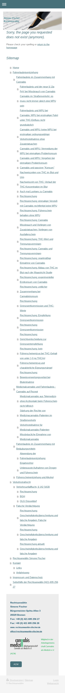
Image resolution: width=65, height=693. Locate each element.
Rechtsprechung (28, 196)
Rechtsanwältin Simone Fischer (29, 558)
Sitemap (29, 680)
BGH (22, 496)
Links (19, 567)
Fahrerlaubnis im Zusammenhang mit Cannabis (35, 79)
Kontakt (17, 563)
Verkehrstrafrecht (22, 482)
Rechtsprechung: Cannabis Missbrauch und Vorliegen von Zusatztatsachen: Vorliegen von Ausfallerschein (36, 227)
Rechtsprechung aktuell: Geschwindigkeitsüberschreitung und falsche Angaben (39, 549)
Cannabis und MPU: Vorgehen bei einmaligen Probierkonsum (37, 160)
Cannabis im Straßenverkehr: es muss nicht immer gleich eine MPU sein (38, 101)
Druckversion (16, 680)
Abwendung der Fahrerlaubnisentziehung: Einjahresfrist (33, 458)
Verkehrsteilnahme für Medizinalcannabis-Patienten (34, 427)
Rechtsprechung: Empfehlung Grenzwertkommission (35, 317)
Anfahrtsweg (22, 572)
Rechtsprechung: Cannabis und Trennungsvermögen (36, 251)
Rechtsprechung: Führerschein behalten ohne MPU (36, 213)
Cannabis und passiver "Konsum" (37, 167)
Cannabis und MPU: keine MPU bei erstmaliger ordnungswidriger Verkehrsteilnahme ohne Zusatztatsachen (38, 136)
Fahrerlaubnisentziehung (25, 72)
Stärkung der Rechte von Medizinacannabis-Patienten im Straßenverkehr (36, 415)
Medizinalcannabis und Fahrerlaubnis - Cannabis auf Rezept (36, 389)
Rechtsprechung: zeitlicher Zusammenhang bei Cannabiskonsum (33, 291)
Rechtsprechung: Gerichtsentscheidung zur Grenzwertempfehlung (33, 339)
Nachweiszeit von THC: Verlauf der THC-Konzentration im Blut (38, 184)
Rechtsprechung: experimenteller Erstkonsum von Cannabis (37, 279)
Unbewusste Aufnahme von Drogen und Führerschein (38, 470)
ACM (16, 664)
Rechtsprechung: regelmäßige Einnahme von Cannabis (35, 260)
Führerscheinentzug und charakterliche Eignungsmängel (36, 365)
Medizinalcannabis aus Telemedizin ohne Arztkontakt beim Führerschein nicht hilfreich (38, 401)
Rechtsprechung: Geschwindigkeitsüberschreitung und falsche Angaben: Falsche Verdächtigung (39, 517)
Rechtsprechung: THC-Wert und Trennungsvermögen (36, 241)
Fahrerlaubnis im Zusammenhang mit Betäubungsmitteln (35, 446)
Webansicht (53, 683)
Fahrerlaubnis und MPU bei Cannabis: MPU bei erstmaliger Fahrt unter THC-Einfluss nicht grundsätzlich (39, 117)
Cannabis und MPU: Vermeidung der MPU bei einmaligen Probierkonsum (39, 151)
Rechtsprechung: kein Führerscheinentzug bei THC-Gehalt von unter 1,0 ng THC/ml (38, 353)
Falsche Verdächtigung (28, 506)
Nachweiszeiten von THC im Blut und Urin (39, 174)
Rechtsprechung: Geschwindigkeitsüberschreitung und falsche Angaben (39, 534)
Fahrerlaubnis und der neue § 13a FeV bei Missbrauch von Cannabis (37, 89)
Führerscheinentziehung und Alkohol (34, 477)
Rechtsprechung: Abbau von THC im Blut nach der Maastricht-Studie (39, 270)
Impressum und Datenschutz (28, 577)
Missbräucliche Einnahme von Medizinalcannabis (35, 437)
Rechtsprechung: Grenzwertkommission (31, 327)
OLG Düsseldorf (28, 501)
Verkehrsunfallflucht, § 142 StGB (33, 486)
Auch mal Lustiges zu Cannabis (36, 191)
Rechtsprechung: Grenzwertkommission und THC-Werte (37, 306)
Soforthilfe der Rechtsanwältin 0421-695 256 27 (35, 584)
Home (16, 67)
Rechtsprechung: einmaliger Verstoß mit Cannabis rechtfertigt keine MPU (38, 203)
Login (56, 680)
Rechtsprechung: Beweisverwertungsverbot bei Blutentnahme (35, 377)
